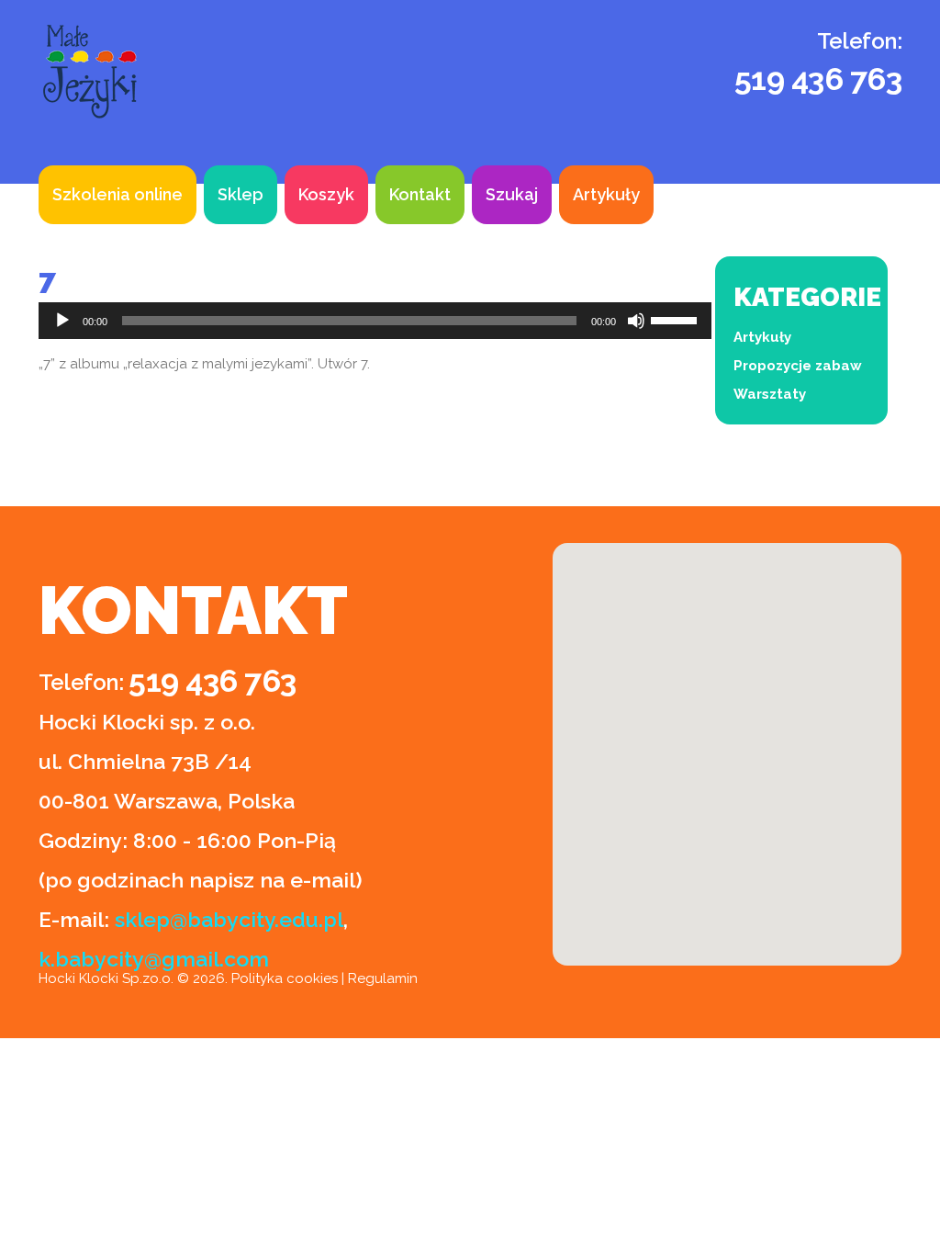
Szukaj (512, 194)
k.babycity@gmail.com (154, 958)
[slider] (676, 318)
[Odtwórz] (62, 320)
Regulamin (383, 978)
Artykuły (606, 194)
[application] (375, 320)
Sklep (240, 194)
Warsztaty (769, 394)
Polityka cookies (284, 978)
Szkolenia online (117, 194)
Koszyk (326, 194)
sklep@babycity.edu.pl (229, 919)
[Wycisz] (636, 320)
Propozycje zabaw (797, 365)
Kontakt (420, 194)
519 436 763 (818, 79)
